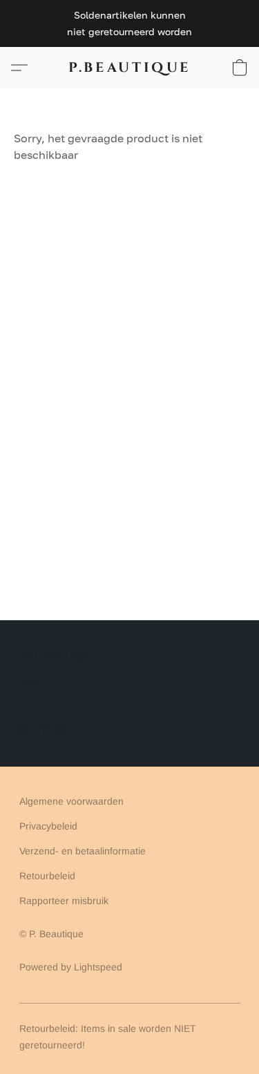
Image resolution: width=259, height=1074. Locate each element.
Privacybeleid (48, 826)
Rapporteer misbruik (63, 900)
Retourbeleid (47, 875)
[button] (129, 67)
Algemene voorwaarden (71, 801)
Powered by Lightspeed (70, 966)
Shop (30, 679)
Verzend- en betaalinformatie (82, 850)
